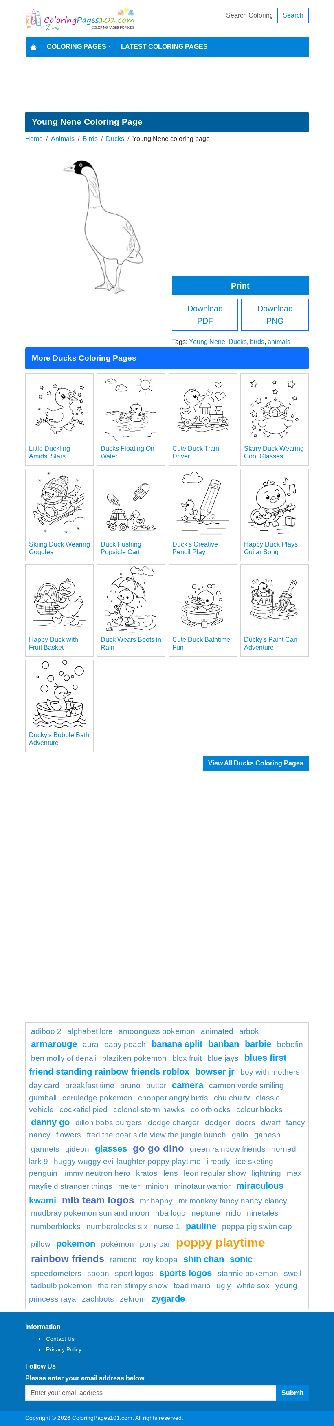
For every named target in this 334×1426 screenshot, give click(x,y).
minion (157, 1186)
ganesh (267, 1135)
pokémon (117, 1244)
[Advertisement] (167, 84)
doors (245, 1122)
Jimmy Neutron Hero (96, 1173)
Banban (223, 1044)
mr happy (156, 1201)
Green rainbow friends (228, 1149)
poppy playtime (220, 1242)
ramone (123, 1259)
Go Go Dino (158, 1148)
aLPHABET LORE (90, 1031)
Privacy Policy (63, 1349)
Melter (129, 1186)
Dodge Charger (173, 1122)
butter (156, 1085)
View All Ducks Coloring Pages (255, 763)
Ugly (223, 1285)
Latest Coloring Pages (164, 46)
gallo (240, 1135)
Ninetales (263, 1213)
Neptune (205, 1213)
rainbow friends (67, 1258)
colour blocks (259, 1109)
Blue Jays (223, 1058)
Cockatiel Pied (83, 1109)
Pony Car (155, 1244)
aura (91, 1044)
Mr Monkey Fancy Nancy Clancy (232, 1201)
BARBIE (258, 1044)
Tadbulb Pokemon (61, 1285)
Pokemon (75, 1244)
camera (187, 1085)
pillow (41, 1244)
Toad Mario (192, 1285)
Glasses (111, 1149)
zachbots (98, 1299)
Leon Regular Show (215, 1173)
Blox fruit (187, 1058)
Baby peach (125, 1044)
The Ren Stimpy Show (133, 1285)
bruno (130, 1085)
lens (170, 1173)
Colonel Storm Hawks (149, 1109)
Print (240, 285)
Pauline (201, 1226)
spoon (98, 1273)
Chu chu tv (232, 1097)
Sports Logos (185, 1273)
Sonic (241, 1259)
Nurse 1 (167, 1226)
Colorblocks (211, 1109)
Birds (90, 138)
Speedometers (56, 1273)
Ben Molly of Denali (64, 1058)
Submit (292, 1392)
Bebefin (290, 1044)
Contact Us (60, 1339)
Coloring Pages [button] (76, 46)
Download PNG (275, 314)
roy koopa (160, 1259)
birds (257, 341)
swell (292, 1273)
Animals (63, 138)
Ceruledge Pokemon (97, 1097)
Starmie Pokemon (248, 1273)
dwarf (270, 1122)
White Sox (253, 1285)
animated (217, 1031)
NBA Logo (170, 1213)
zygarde (168, 1299)
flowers (68, 1135)
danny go (50, 1122)
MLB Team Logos (98, 1200)
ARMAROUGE (54, 1044)
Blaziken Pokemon (134, 1058)
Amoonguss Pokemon (157, 1031)
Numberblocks (56, 1226)
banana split (177, 1044)
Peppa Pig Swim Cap (257, 1226)
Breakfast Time (89, 1085)
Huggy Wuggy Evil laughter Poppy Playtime (127, 1161)
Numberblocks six (117, 1226)
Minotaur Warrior (202, 1186)
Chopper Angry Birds (173, 1097)
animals (279, 341)
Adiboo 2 (46, 1031)
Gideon (77, 1149)
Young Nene (207, 341)
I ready (218, 1161)
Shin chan (203, 1259)
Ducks (115, 138)
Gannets (45, 1149)
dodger (217, 1122)
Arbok (249, 1031)
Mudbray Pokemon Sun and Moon (90, 1213)
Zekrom (133, 1299)
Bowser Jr (215, 1072)
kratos (147, 1173)
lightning (266, 1173)
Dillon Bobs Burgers (108, 1122)
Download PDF (205, 314)
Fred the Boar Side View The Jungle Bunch (156, 1135)
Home (34, 138)
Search (293, 15)
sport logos (134, 1273)
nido (233, 1213)
